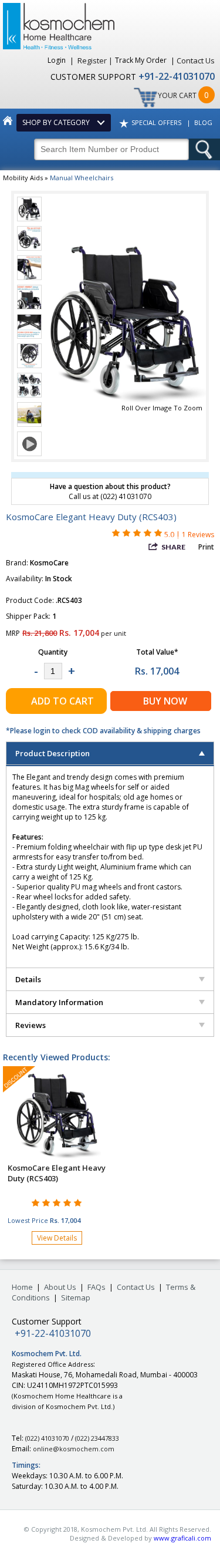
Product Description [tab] (52, 753)
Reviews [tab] (30, 1025)
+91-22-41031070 (176, 76)
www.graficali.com (182, 1538)
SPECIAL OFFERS (156, 122)
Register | (95, 60)
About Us (60, 1287)
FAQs (96, 1287)
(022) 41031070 (47, 1438)
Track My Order (141, 60)
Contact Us (196, 60)
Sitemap (75, 1297)
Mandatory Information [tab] (59, 1002)
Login (57, 60)
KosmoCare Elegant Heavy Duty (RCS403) (57, 1173)
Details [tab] (28, 979)
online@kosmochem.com (73, 1448)
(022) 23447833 (97, 1438)
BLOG (203, 122)
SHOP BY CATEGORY (57, 122)
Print (206, 547)
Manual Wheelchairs (81, 177)
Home (22, 1287)
